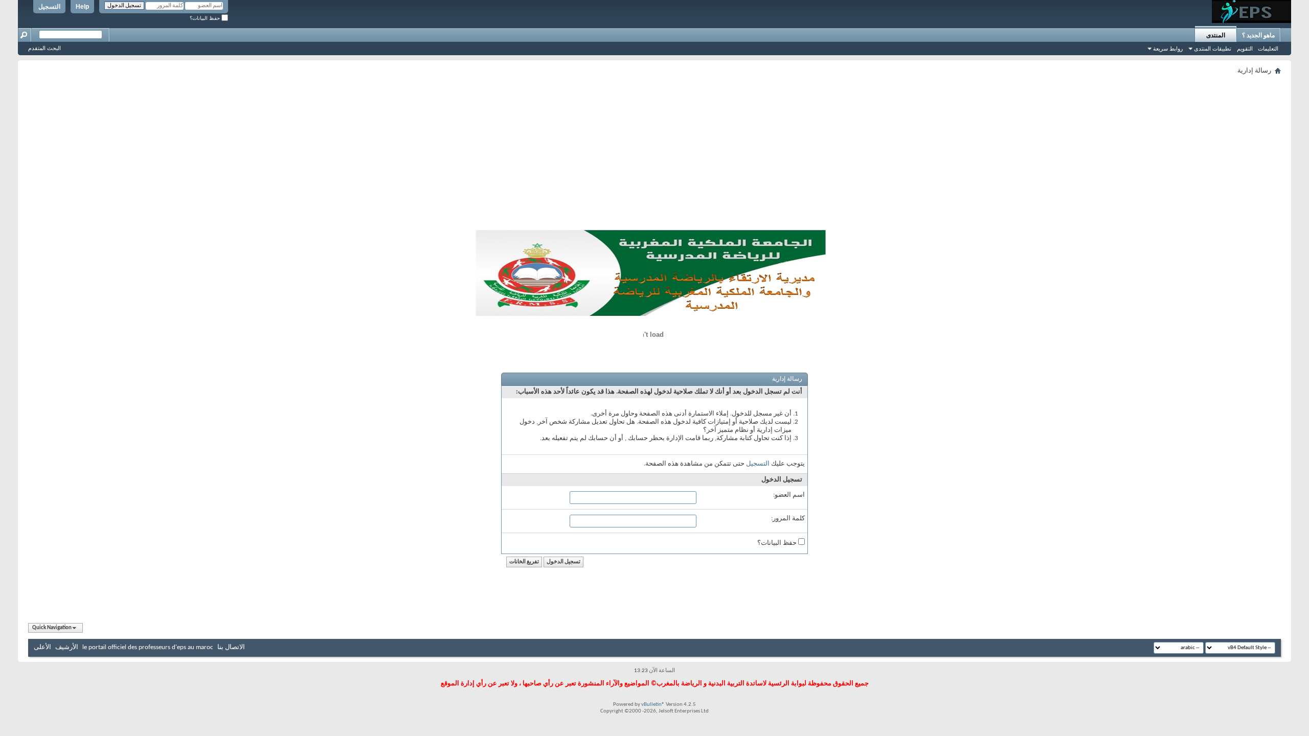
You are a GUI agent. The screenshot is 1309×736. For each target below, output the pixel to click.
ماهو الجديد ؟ (1258, 35)
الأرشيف (66, 647)
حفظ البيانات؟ (205, 18)
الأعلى (42, 647)
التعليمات (1268, 48)
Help (82, 6)
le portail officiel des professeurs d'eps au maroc (147, 647)
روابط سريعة (1168, 48)
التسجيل (49, 6)
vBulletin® (653, 704)
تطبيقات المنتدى (1212, 48)
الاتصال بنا (231, 647)
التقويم (1245, 48)
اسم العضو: (789, 495)
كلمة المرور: (788, 518)
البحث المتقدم (44, 48)
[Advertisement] (654, 154)
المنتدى (1215, 35)
